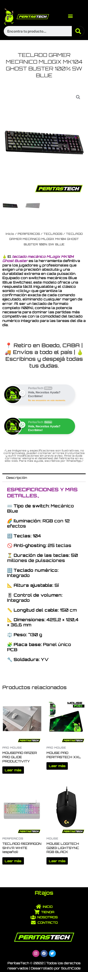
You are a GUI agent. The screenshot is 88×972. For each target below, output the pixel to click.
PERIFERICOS (29, 234)
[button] (70, 16)
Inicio (10, 234)
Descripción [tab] (16, 478)
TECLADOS (52, 234)
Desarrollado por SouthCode (55, 968)
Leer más (13, 770)
